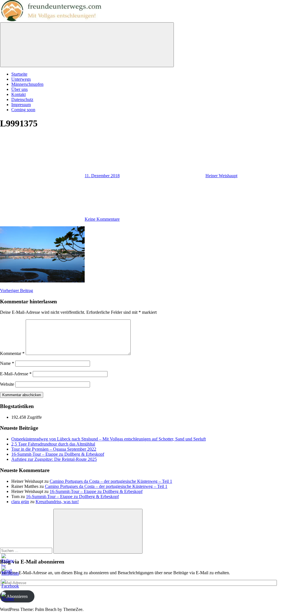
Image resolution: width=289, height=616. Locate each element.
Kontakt (18, 94)
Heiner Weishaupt (221, 175)
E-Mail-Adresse (16, 373)
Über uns (19, 89)
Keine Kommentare (102, 219)
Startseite (19, 74)
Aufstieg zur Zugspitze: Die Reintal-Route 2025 (54, 459)
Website (7, 384)
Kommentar (12, 353)
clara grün (20, 501)
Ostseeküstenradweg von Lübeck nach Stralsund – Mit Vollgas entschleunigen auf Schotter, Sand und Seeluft (108, 439)
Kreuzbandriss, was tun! (57, 501)
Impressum (21, 104)
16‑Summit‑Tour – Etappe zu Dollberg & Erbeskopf (57, 454)
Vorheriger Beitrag (16, 290)
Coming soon (23, 109)
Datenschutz (22, 99)
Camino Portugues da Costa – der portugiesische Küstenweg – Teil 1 (111, 481)
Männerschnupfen (27, 84)
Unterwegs (21, 79)
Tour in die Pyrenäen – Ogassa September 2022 (53, 449)
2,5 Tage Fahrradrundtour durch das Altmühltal (53, 444)
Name (7, 363)
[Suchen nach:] (26, 550)
